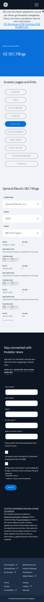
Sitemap (26, 590)
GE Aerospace (12, 24)
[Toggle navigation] (37, 4)
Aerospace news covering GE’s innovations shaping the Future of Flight (21, 458)
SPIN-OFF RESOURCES (16, 132)
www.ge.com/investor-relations (16, 517)
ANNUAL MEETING (15, 148)
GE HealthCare (27, 25)
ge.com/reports (23, 520)
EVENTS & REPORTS (15, 108)
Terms (6, 583)
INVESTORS (15, 92)
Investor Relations (30, 569)
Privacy (7, 586)
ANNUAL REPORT (15, 140)
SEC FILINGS (15, 124)
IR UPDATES (15, 116)
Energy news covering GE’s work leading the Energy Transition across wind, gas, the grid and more (21, 471)
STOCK (15, 100)
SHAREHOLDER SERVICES (21, 155)
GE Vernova (28, 24)
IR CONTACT (21, 163)
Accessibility (10, 590)
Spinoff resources (29, 565)
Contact (26, 583)
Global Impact (29, 576)
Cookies (27, 586)
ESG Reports (27, 572)
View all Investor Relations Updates (19, 371)
